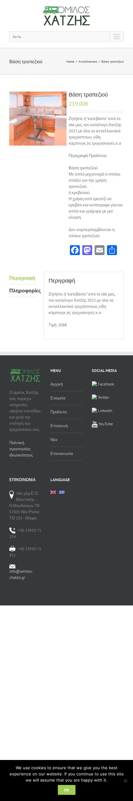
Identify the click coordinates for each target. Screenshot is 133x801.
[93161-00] (37, 119)
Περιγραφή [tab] (22, 278)
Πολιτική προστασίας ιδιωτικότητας (21, 449)
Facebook (105, 384)
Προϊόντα (58, 412)
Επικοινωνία (61, 453)
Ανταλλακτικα (88, 62)
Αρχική (56, 384)
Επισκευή (59, 425)
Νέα (54, 439)
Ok (66, 790)
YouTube (105, 424)
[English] (53, 492)
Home (70, 62)
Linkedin (104, 410)
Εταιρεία (58, 398)
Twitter (103, 397)
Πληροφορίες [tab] (23, 290)
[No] (125, 781)
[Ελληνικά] (62, 494)
